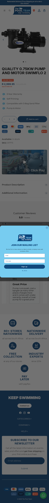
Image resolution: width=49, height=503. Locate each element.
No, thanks (24, 270)
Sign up (24, 267)
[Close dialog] (47, 227)
